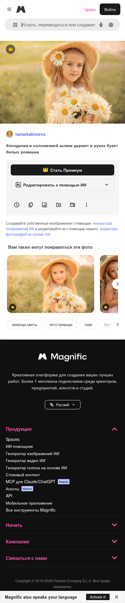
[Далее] (117, 284)
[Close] (116, 596)
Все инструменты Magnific (31, 510)
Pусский (62, 404)
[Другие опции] (86, 205)
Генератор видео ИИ (25, 460)
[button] (63, 404)
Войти (110, 9)
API (9, 495)
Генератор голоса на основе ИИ (36, 467)
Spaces (12, 439)
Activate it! (98, 596)
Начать (14, 525)
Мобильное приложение (29, 503)
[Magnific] (62, 357)
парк (88, 324)
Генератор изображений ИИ (32, 453)
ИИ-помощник (19, 446)
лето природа (60, 324)
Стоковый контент (23, 474)
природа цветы (24, 324)
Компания (17, 541)
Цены (90, 9)
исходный (39, 50)
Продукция (18, 429)
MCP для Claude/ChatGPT (37, 481)
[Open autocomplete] (13, 25)
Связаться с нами (26, 558)
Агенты (19, 489)
